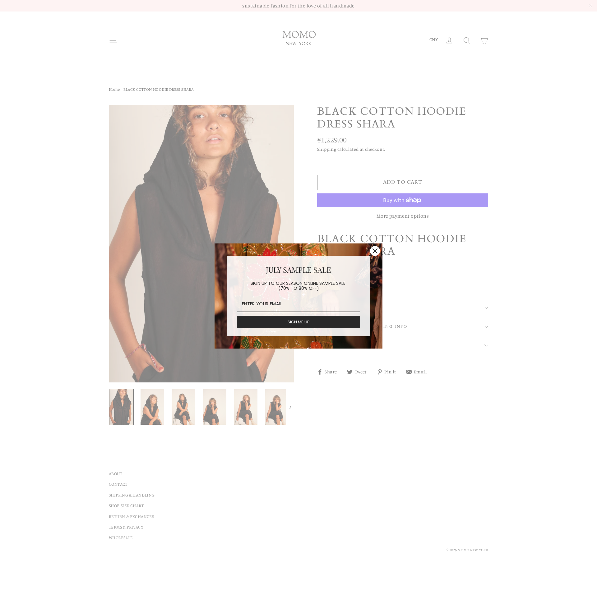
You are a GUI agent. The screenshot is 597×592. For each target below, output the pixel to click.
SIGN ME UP (299, 322)
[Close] (375, 250)
